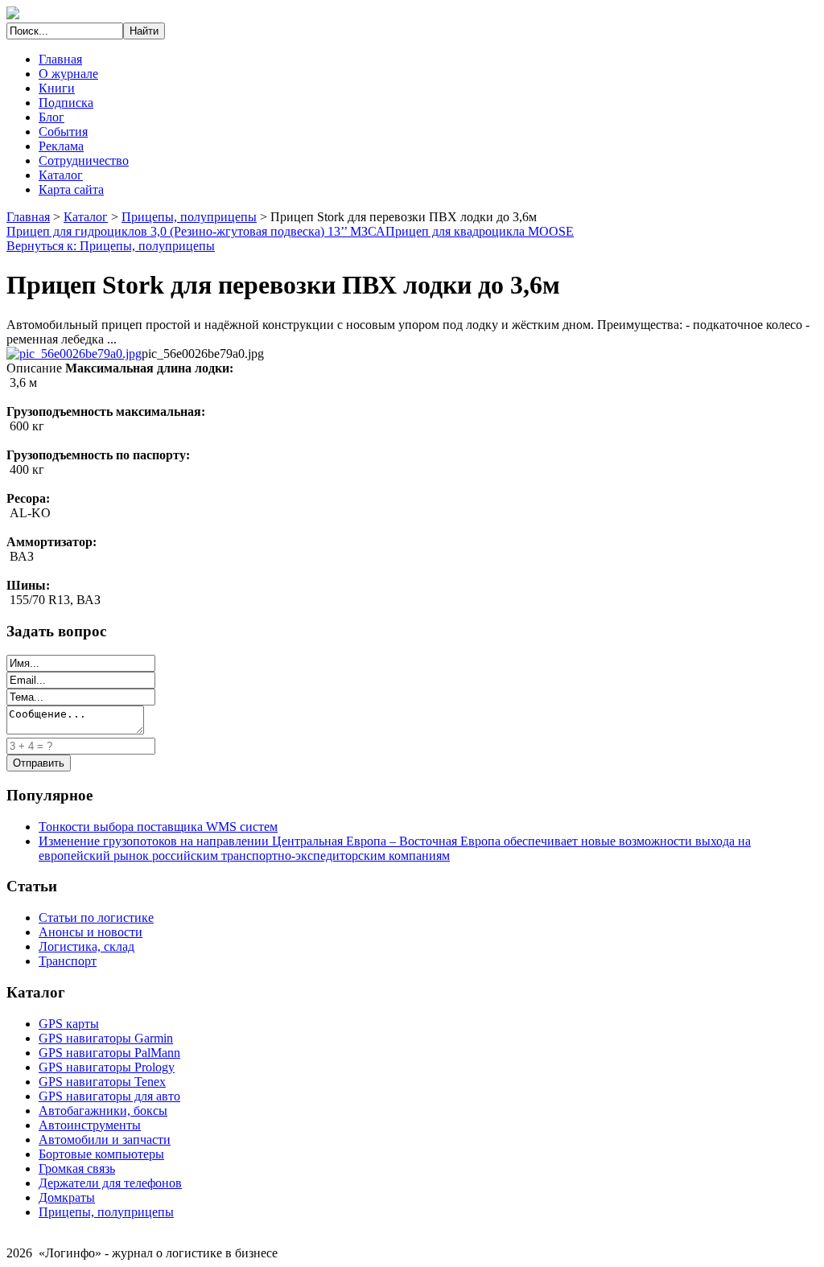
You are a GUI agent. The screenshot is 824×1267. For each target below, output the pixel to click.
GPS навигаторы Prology (107, 1067)
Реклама (61, 146)
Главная (60, 59)
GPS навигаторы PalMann (109, 1052)
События (63, 131)
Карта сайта (71, 189)
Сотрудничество (84, 160)
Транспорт (68, 961)
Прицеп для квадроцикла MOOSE (479, 231)
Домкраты (67, 1197)
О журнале (68, 73)
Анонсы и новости (90, 932)
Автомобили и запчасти (105, 1139)
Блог (51, 117)
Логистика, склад (86, 946)
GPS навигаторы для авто (109, 1096)
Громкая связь (77, 1168)
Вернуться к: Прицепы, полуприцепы (110, 246)
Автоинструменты (90, 1125)
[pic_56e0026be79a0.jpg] (74, 353)
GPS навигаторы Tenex (102, 1081)
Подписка (66, 102)
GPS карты (69, 1023)
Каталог (61, 175)
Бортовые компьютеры (101, 1154)
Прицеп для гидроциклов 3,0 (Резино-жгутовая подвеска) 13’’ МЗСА (195, 231)
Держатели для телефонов (110, 1183)
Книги (57, 88)
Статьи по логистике (96, 917)
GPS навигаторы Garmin (106, 1038)
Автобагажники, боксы (103, 1110)
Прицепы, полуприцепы (189, 217)
